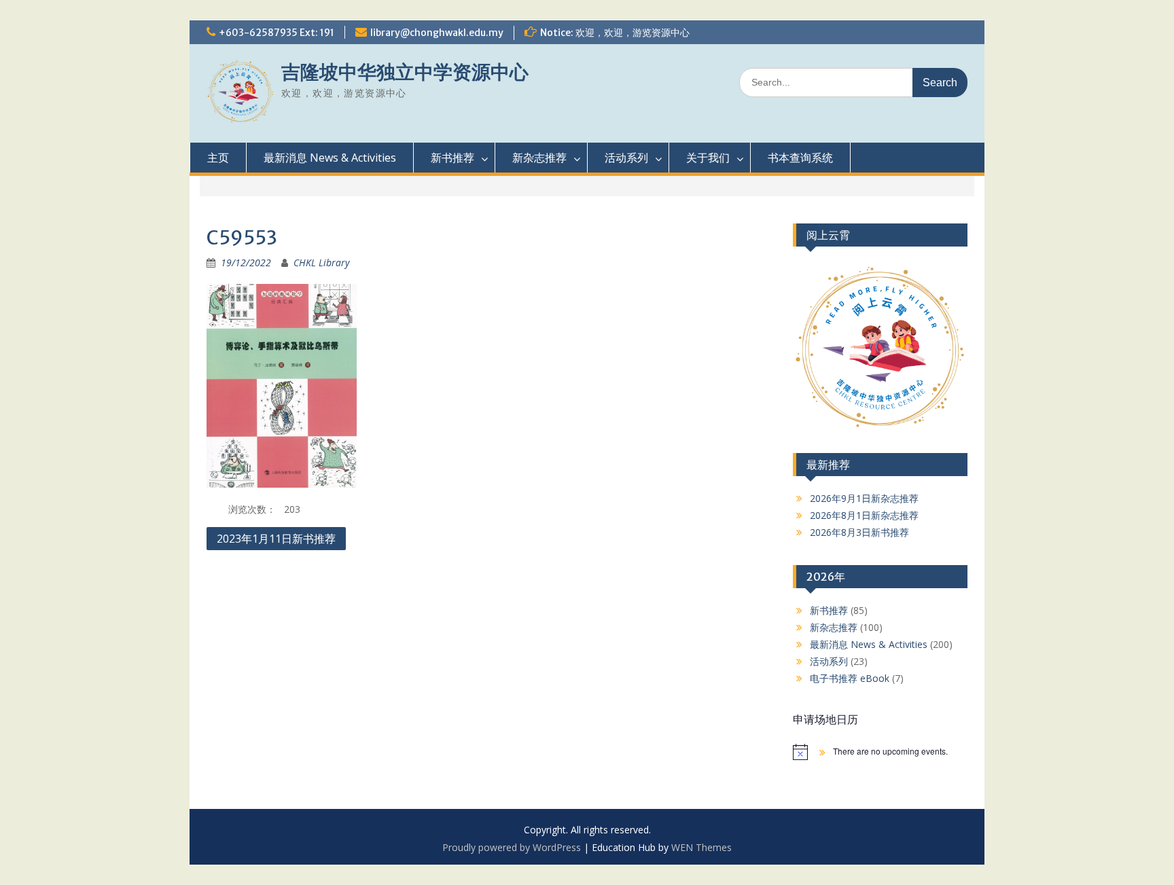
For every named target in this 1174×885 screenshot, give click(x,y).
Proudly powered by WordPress (511, 847)
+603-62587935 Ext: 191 (276, 32)
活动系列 (626, 157)
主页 (218, 157)
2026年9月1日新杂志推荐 (864, 498)
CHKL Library (321, 262)
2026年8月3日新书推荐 (859, 532)
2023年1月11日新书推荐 (276, 538)
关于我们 (708, 157)
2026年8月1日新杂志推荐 (864, 515)
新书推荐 (452, 157)
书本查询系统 (800, 157)
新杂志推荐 (539, 157)
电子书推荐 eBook (849, 678)
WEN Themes (701, 847)
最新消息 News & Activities (330, 157)
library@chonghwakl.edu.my (436, 32)
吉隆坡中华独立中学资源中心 (405, 72)
